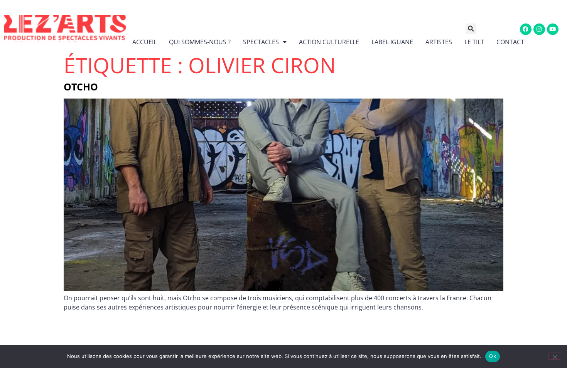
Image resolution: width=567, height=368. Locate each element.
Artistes (438, 42)
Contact (510, 42)
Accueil (144, 42)
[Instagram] (539, 29)
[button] (477, 28)
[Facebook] (526, 29)
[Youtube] (553, 29)
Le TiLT (474, 42)
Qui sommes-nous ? (200, 42)
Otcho (81, 86)
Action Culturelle (329, 42)
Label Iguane (392, 42)
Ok (492, 356)
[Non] (554, 356)
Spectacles (261, 42)
